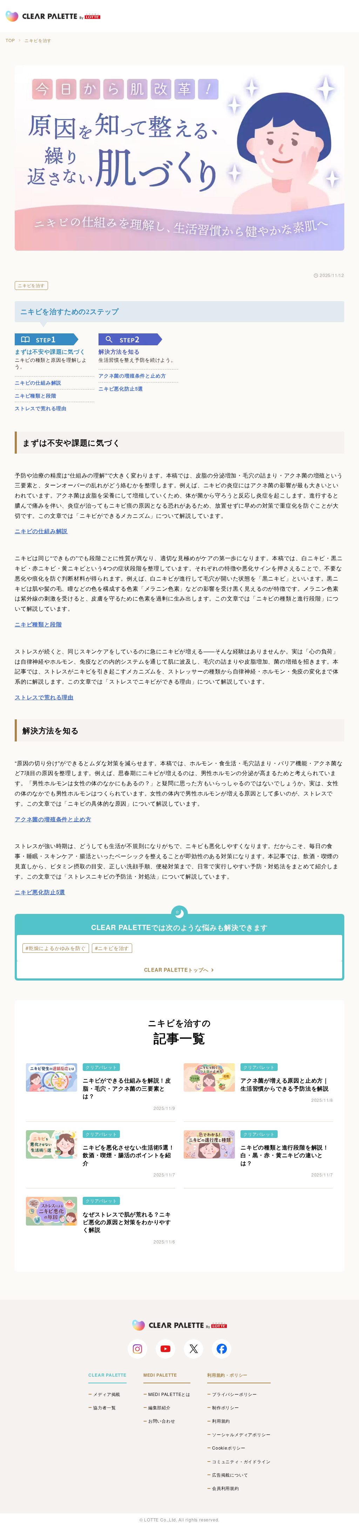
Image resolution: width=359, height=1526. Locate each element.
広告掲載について (230, 1474)
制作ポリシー (225, 1407)
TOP (10, 40)
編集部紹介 (159, 1407)
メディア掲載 (106, 1394)
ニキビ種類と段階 (35, 395)
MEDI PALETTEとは (169, 1394)
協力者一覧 (104, 1407)
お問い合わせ (161, 1420)
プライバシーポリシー (234, 1394)
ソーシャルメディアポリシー (241, 1434)
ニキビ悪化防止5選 (121, 388)
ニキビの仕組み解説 (38, 382)
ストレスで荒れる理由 (41, 408)
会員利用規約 (225, 1488)
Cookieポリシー (228, 1447)
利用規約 (221, 1420)
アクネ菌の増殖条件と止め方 (132, 375)
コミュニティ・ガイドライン (241, 1461)
